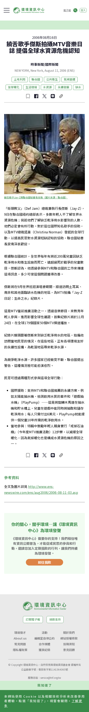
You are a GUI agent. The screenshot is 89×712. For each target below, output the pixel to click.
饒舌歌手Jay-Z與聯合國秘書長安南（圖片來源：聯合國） (36, 197)
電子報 (67, 10)
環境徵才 (20, 632)
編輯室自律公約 (44, 638)
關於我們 (69, 632)
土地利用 (19, 79)
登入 (83, 10)
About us (20, 638)
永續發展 (63, 87)
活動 (44, 632)
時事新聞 (37, 64)
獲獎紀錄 (44, 650)
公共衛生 (52, 79)
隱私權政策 (20, 650)
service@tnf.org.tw (50, 677)
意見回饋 (69, 650)
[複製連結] (61, 96)
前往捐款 (44, 562)
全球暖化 (13, 87)
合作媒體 (44, 644)
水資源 (47, 87)
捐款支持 (55, 619)
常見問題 (20, 644)
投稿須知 (69, 644)
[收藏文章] (28, 96)
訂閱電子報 (33, 619)
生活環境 (31, 87)
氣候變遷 (69, 79)
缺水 (78, 87)
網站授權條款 (69, 638)
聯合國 (35, 79)
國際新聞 (51, 64)
